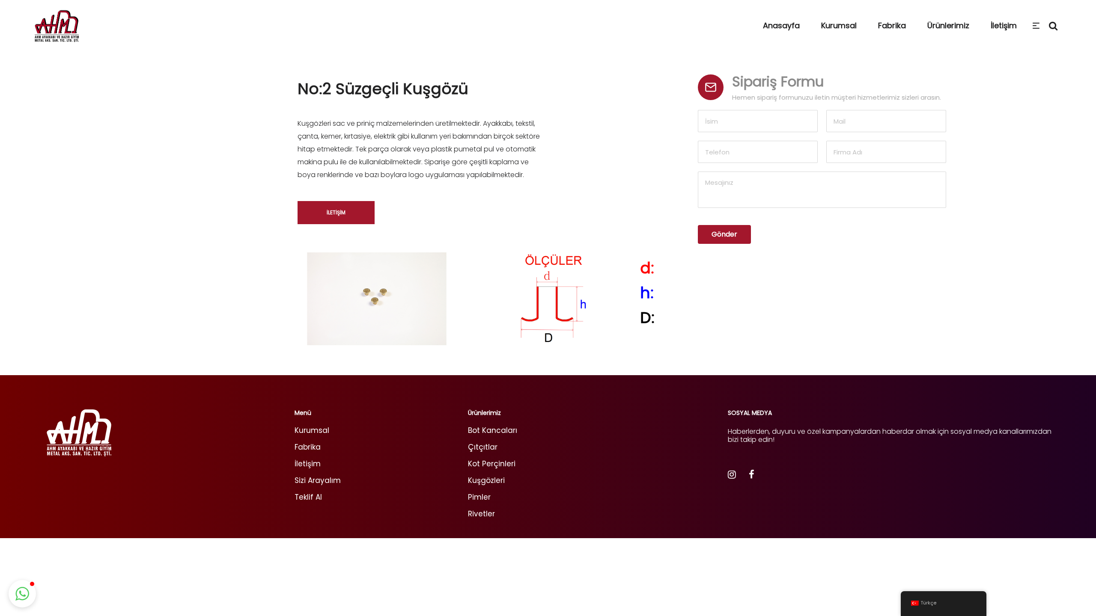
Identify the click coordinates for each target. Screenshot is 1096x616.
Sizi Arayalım (318, 480)
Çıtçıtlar (482, 447)
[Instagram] (732, 476)
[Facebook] (751, 476)
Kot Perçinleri (491, 464)
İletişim (308, 464)
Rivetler (481, 514)
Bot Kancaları (492, 430)
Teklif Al (308, 497)
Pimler (479, 497)
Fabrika (308, 447)
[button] (22, 593)
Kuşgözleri (486, 480)
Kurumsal (312, 430)
